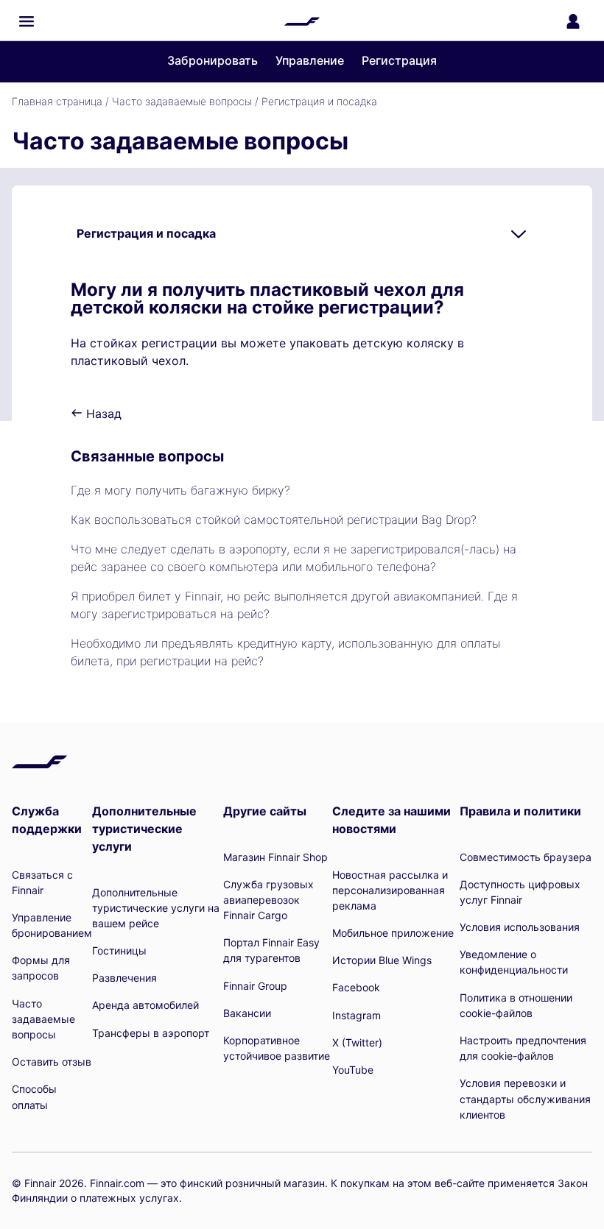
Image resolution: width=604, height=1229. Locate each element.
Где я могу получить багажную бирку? (180, 490)
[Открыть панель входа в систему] (573, 21)
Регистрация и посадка (319, 101)
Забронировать (212, 60)
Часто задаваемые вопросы (182, 101)
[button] (26, 21)
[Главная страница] (302, 21)
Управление (309, 60)
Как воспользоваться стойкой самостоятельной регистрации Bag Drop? (274, 519)
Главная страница (57, 101)
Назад (102, 413)
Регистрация (399, 60)
